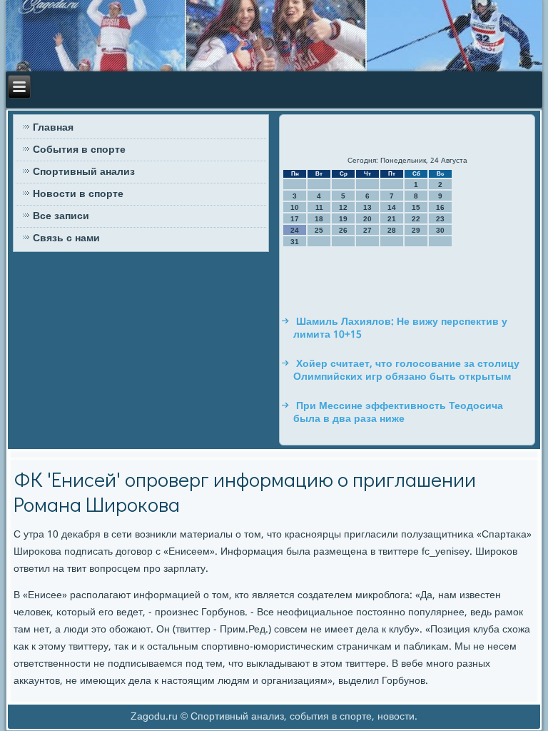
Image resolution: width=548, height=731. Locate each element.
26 (343, 230)
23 (440, 219)
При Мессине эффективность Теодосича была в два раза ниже (398, 413)
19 (343, 219)
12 (343, 207)
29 (416, 230)
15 (416, 207)
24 (294, 230)
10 (294, 207)
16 (440, 207)
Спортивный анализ (84, 172)
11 (319, 207)
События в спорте (79, 149)
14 (391, 207)
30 (440, 230)
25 (319, 230)
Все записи (61, 216)
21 (391, 219)
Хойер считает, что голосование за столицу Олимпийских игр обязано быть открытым (406, 370)
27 (367, 230)
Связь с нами (66, 238)
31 (294, 242)
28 (391, 230)
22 (416, 219)
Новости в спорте (78, 194)
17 (294, 219)
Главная (53, 127)
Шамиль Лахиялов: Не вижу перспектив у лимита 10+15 (400, 328)
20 (367, 219)
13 (367, 207)
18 (319, 219)
